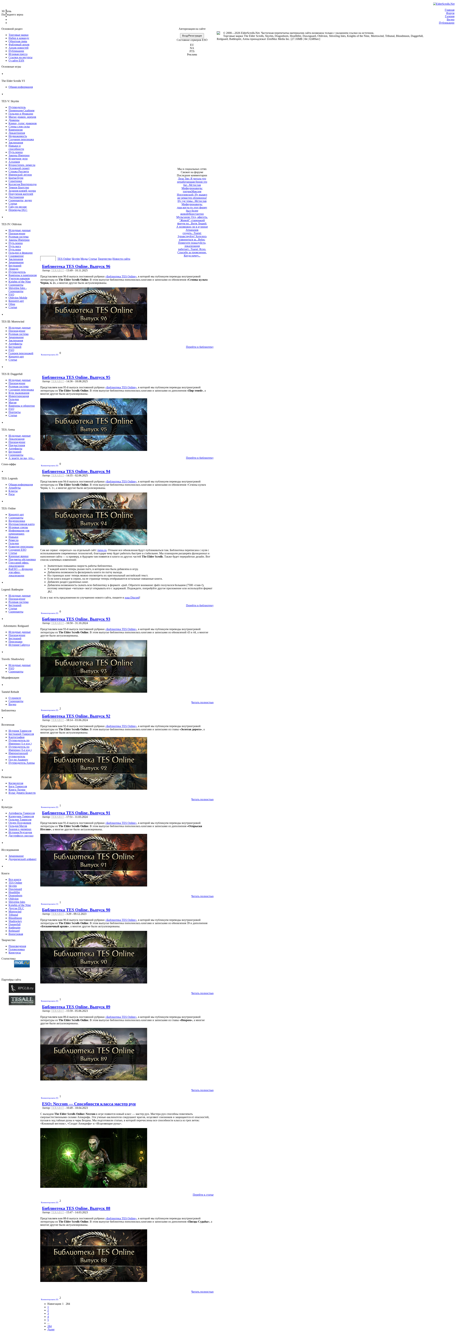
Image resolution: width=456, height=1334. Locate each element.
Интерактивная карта (22, 524)
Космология (16, 783)
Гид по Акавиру (18, 759)
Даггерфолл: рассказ (21, 835)
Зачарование (16, 262)
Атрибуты (15, 487)
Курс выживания (19, 392)
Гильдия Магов (18, 825)
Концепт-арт (16, 300)
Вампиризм (16, 129)
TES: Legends (9, 475)
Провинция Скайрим (21, 110)
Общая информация (21, 86)
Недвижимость (18, 136)
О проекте (15, 697)
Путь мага (15, 246)
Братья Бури (16, 177)
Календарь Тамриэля (21, 816)
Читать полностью (202, 702)
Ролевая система (18, 236)
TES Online (15, 882)
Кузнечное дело (18, 158)
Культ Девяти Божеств (22, 792)
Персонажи (15, 641)
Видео (450, 19)
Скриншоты (16, 284)
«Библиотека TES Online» (121, 276)
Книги (5, 870)
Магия (12, 402)
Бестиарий (15, 265)
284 (49, 1326)
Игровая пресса (18, 54)
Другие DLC (16, 908)
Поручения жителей (21, 193)
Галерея (449, 16)
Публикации (446, 22)
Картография (16, 737)
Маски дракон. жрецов (22, 116)
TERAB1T (57, 270)
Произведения (17, 946)
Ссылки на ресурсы (20, 57)
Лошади (13, 268)
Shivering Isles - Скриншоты (18, 290)
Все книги (15, 879)
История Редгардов (20, 832)
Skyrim (13, 885)
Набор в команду (19, 38)
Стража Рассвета (19, 171)
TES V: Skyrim (10, 98)
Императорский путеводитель (18, 755)
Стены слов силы (19, 126)
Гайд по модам (18, 206)
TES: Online (8, 505)
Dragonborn (15, 895)
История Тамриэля (20, 730)
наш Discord (132, 597)
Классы (13, 490)
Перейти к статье (203, 1194)
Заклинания (16, 142)
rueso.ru (102, 550)
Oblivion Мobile (18, 297)
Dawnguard (15, 889)
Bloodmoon (15, 917)
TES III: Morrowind (12, 318)
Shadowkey (15, 921)
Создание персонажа (21, 139)
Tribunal (13, 914)
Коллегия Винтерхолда (23, 184)
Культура (6, 804)
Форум (450, 13)
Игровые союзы (18, 527)
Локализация (16, 438)
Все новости (48, 258)
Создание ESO (17, 549)
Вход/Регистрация (192, 35)
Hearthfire (14, 892)
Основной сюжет (19, 168)
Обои (12, 304)
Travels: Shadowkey (12, 656)
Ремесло (14, 540)
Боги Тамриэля (18, 786)
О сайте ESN (16, 60)
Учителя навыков (19, 278)
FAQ (11, 294)
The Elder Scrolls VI (13, 77)
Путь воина (16, 152)
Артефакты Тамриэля (22, 813)
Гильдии (14, 399)
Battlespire (14, 927)
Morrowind (15, 911)
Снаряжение (16, 255)
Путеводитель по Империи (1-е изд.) (20, 742)
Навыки (13, 536)
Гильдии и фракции (21, 252)
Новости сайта (121, 258)
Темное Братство (19, 187)
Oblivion (14, 898)
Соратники (15, 181)
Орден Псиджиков (20, 822)
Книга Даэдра (17, 789)
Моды (84, 258)
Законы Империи (19, 155)
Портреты (15, 412)
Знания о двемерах (20, 829)
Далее (51, 1329)
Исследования (10, 846)
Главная (449, 9)
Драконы (14, 120)
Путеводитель (17, 107)
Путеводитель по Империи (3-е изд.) (20, 748)
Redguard (14, 930)
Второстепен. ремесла (22, 165)
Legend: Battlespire (12, 586)
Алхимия (14, 161)
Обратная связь (18, 41)
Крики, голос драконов (23, 123)
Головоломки (17, 949)
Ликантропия (17, 132)
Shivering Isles (17, 901)
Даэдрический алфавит (23, 859)
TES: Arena (8, 426)
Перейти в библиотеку (200, 346)
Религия (6, 774)
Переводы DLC (18, 209)
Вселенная (7, 721)
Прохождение (17, 233)
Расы (12, 494)
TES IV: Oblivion (11, 221)
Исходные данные (20, 230)
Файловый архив (19, 44)
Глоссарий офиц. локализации (19, 564)
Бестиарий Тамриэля (21, 733)
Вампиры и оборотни (22, 405)
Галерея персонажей (21, 353)
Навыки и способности (16, 147)
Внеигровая (16, 934)
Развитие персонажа (21, 546)
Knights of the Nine (20, 281)
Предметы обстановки (22, 559)
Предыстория (17, 445)
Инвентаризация (19, 396)
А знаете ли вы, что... (22, 458)
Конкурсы (15, 952)
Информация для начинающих (19, 532)
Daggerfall (14, 924)
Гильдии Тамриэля (20, 819)
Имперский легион (20, 174)
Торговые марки (18, 34)
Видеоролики (17, 520)
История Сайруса (19, 644)
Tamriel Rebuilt (10, 688)
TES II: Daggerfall (11, 370)
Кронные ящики (18, 556)
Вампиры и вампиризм (23, 275)
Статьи (13, 203)
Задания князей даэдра (22, 190)
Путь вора (15, 249)
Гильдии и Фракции (21, 113)
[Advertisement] (192, 113)
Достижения (16, 197)
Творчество (105, 258)
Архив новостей (18, 47)
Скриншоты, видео (20, 200)
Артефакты (15, 343)
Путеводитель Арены (22, 762)
